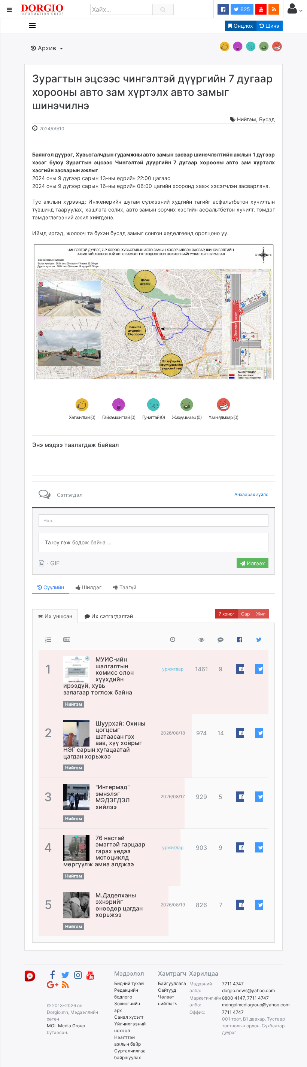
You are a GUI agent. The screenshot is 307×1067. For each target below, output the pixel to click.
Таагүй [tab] (127, 587)
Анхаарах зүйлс (251, 494)
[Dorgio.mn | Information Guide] (30, 975)
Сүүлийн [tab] (53, 587)
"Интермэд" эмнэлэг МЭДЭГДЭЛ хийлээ (112, 797)
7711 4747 (233, 984)
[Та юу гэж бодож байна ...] (153, 542)
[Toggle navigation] (32, 25)
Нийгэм (246, 119)
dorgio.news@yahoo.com (248, 990)
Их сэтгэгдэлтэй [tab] (111, 616)
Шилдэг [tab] (90, 587)
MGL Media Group (66, 1025)
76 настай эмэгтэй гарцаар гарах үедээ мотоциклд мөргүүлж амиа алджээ (104, 851)
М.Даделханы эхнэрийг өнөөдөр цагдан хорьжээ (119, 905)
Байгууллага (172, 983)
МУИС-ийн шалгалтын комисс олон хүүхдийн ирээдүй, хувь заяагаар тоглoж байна (98, 676)
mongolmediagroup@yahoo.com (255, 1004)
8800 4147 (233, 998)
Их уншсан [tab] (57, 616)
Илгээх (255, 563)
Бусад (267, 119)
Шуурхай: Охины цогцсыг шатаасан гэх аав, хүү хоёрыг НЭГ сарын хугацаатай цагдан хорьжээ (104, 740)
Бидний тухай (129, 983)
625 (244, 9)
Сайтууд (167, 990)
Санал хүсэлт (128, 1017)
